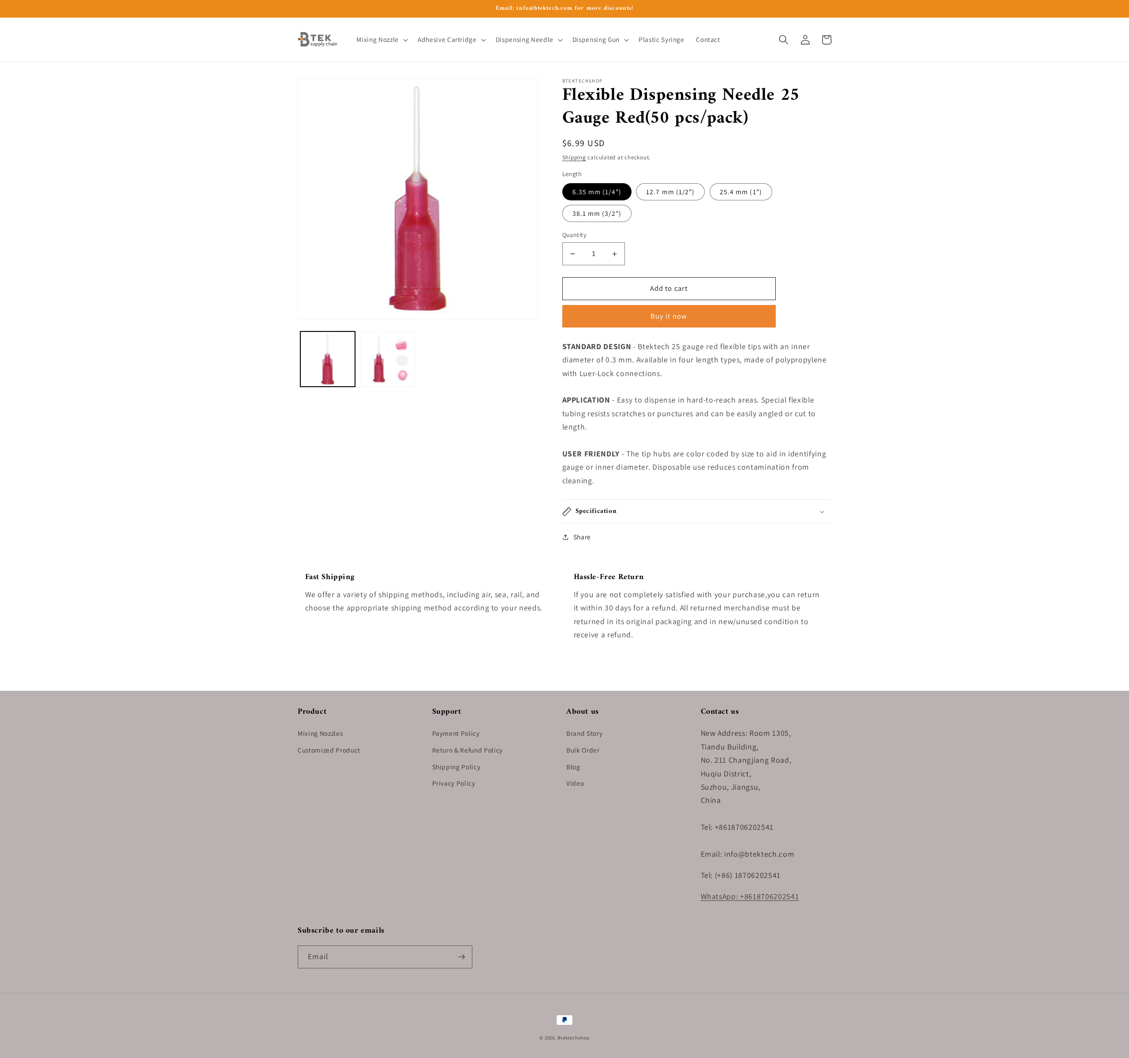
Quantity (574, 234)
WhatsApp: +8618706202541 (750, 896)
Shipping (574, 157)
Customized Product (329, 749)
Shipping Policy (456, 766)
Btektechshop (573, 1038)
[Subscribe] (461, 956)
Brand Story (584, 733)
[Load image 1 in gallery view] (327, 359)
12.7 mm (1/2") (670, 191)
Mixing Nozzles (320, 733)
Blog (573, 766)
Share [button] (582, 536)
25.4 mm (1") (741, 191)
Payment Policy (456, 733)
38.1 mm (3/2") (596, 213)
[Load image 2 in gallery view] (387, 359)
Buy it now (668, 316)
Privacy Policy (453, 783)
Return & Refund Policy (467, 749)
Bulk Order (583, 749)
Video (575, 783)
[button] (381, 40)
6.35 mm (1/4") (596, 191)
